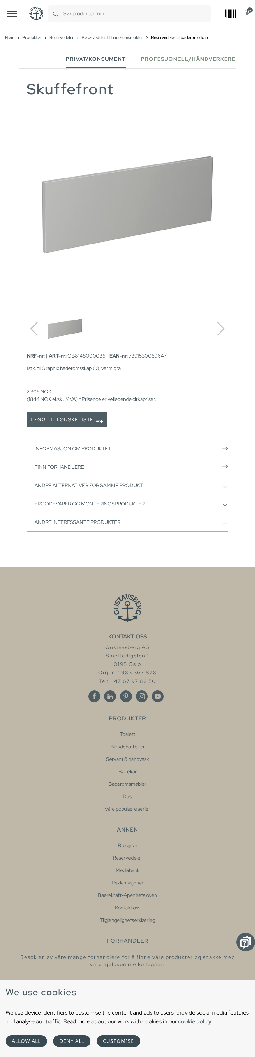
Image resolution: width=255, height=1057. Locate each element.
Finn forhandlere (59, 467)
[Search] (55, 13)
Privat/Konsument (96, 59)
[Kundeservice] (245, 942)
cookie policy (194, 1021)
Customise (118, 1041)
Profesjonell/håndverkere (188, 59)
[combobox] (137, 13)
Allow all (26, 1041)
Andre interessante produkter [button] (77, 522)
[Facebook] (94, 696)
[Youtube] (158, 696)
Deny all (71, 1041)
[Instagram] (142, 696)
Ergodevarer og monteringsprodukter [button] (90, 503)
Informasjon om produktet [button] (73, 448)
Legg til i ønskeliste (63, 419)
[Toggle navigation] (12, 13)
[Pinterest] (126, 696)
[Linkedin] (110, 696)
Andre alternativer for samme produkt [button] (89, 485)
